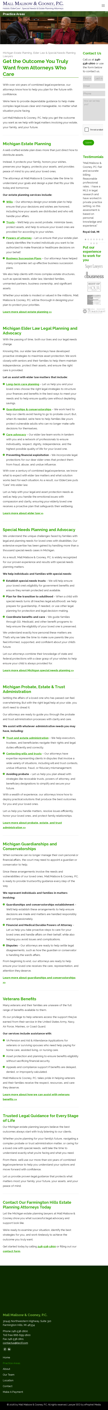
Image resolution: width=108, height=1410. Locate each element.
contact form (11, 1251)
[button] (85, 239)
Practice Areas (11, 1363)
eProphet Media (92, 1404)
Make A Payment (13, 1391)
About (6, 1368)
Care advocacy (16, 434)
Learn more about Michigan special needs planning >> (38, 670)
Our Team (8, 1374)
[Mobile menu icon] (103, 6)
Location (8, 1380)
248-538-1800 (47, 1246)
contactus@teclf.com (15, 1342)
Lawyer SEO (74, 1404)
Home (6, 1357)
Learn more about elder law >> (23, 513)
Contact (7, 1386)
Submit (88, 142)
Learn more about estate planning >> (27, 311)
